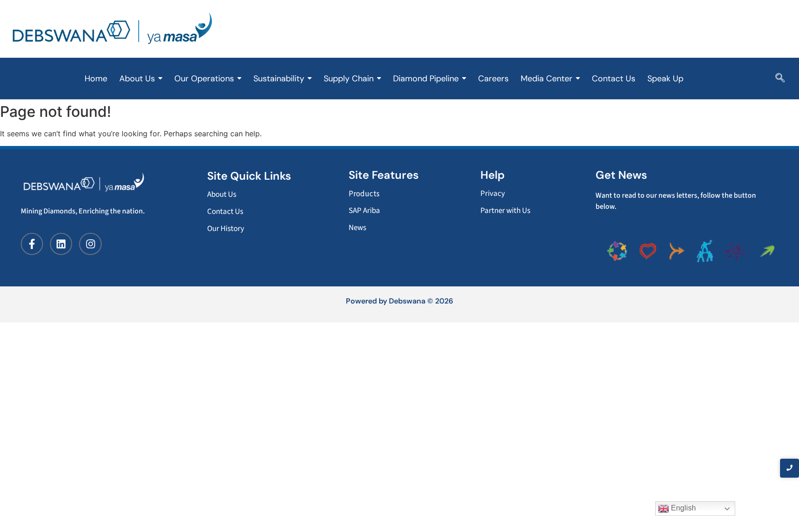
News (357, 227)
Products (364, 193)
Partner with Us (505, 210)
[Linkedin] (61, 244)
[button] (780, 78)
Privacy (492, 193)
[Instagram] (90, 244)
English (682, 508)
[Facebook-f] (32, 244)
